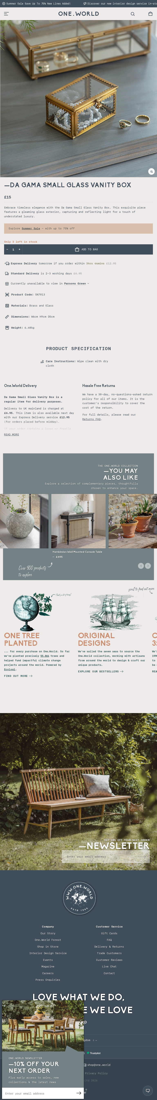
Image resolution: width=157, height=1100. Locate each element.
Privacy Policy (96, 1073)
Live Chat (109, 966)
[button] (150, 13)
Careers (48, 973)
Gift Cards (109, 933)
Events (48, 959)
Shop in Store (47, 946)
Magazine (47, 966)
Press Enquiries (48, 979)
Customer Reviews (109, 959)
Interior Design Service (48, 953)
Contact (109, 973)
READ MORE (11, 434)
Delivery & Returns (109, 946)
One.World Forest (48, 939)
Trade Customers (109, 953)
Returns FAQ (91, 419)
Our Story (47, 933)
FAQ (109, 939)
